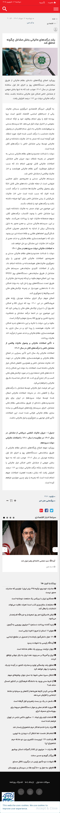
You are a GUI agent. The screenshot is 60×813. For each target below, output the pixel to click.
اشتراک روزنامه (16, 782)
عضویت (51, 2)
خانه (53, 19)
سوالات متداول (43, 782)
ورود (41, 2)
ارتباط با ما (29, 782)
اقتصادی (50, 23)
